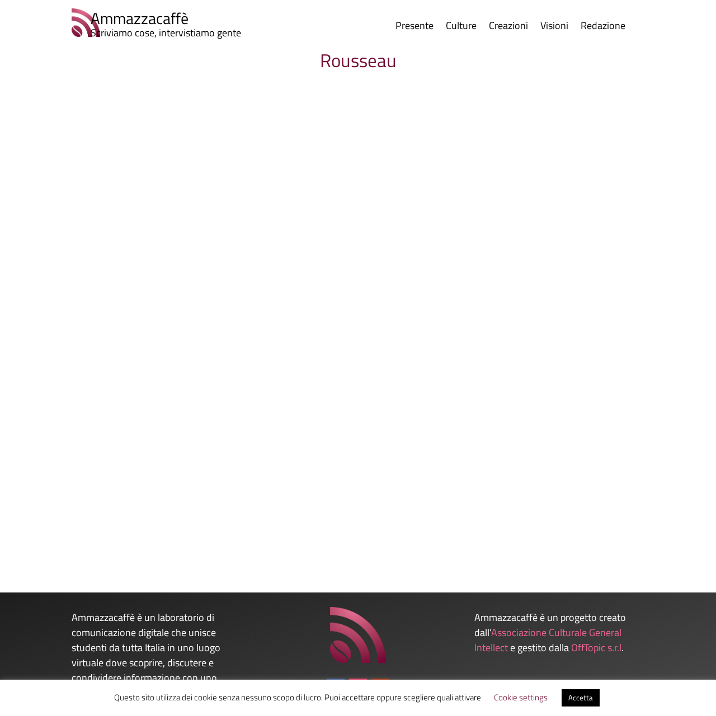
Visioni (554, 27)
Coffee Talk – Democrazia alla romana (135, 493)
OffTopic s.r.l (596, 647)
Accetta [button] (580, 697)
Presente (414, 27)
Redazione (603, 27)
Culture (461, 27)
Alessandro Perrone (88, 512)
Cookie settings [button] (521, 697)
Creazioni (508, 27)
